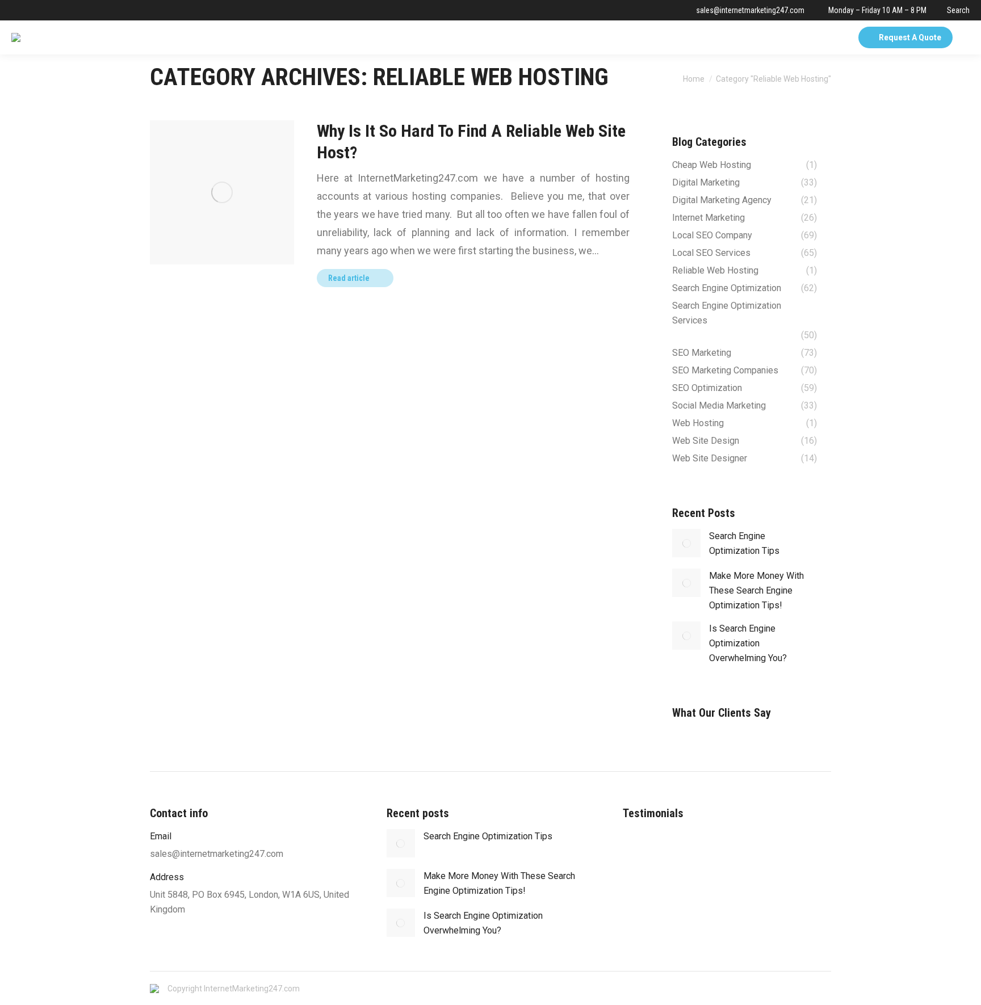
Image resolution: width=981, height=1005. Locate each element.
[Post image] (686, 543)
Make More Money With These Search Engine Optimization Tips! (756, 590)
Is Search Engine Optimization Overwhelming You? (748, 643)
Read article (349, 278)
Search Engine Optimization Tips (744, 543)
